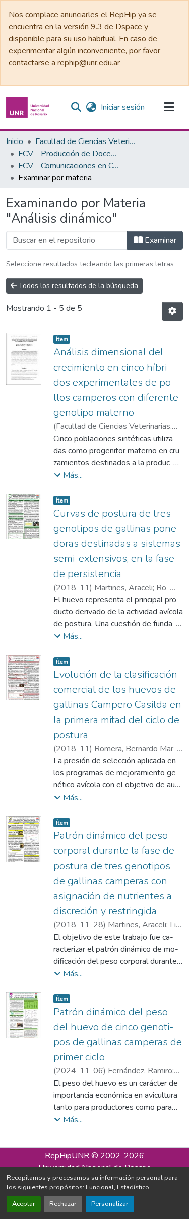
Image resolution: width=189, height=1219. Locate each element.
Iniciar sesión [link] (123, 107)
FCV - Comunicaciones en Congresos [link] (68, 165)
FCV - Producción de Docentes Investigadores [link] (68, 153)
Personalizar (110, 1203)
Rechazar (63, 1203)
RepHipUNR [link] (67, 1155)
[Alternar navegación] (169, 107)
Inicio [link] (14, 141)
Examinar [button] (159, 240)
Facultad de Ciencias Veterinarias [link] (85, 141)
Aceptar (23, 1203)
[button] (28, 107)
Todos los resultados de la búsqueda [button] (77, 286)
